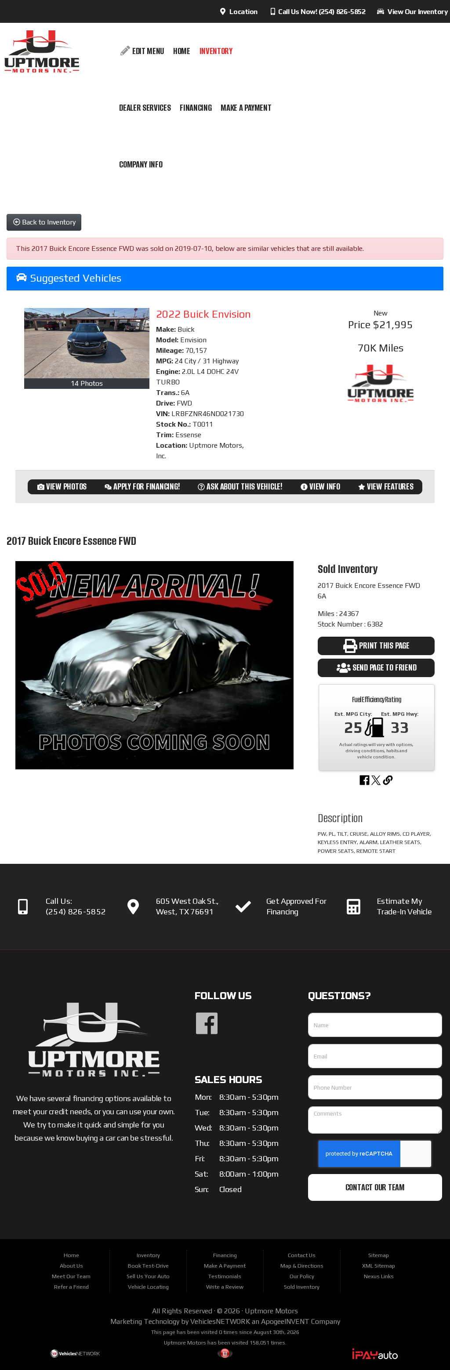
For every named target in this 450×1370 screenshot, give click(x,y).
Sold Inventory (301, 1286)
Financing (195, 108)
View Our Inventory (416, 11)
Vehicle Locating (148, 1286)
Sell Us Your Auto (148, 1276)
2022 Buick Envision (203, 314)
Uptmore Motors (271, 1311)
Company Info (140, 164)
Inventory (216, 51)
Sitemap (378, 1255)
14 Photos (87, 383)
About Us (71, 1265)
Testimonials (224, 1276)
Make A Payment (246, 108)
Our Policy (302, 1276)
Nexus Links (379, 1276)
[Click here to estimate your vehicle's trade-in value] (353, 906)
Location (241, 11)
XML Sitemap (378, 1265)
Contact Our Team (375, 1187)
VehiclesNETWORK (220, 1321)
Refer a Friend (71, 1286)
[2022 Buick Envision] (86, 343)
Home (181, 51)
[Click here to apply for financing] (243, 906)
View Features (390, 487)
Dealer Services (145, 108)
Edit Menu (147, 51)
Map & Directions (301, 1265)
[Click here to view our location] (133, 906)
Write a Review (224, 1286)
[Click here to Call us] (22, 906)
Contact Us (302, 1255)
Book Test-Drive (148, 1265)
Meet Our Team (71, 1276)
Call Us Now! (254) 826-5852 (321, 11)
